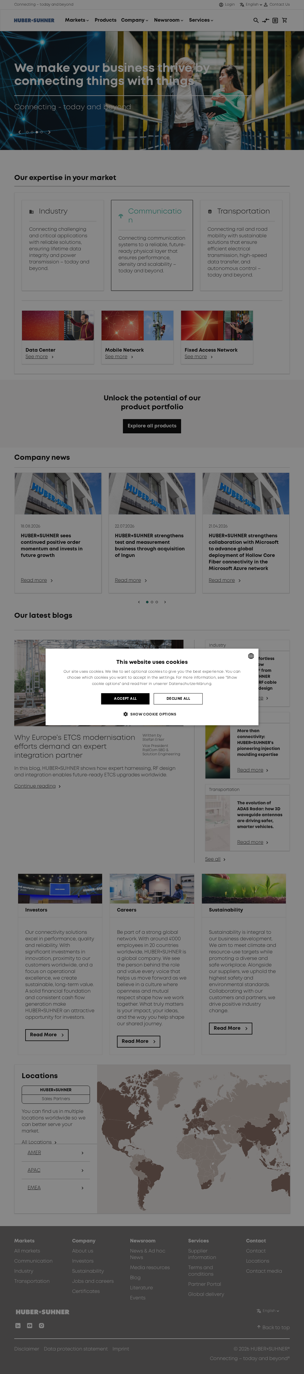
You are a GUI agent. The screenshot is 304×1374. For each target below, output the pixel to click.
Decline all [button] (178, 698)
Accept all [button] (125, 698)
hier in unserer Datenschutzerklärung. (176, 684)
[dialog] (152, 687)
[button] (152, 714)
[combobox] (251, 656)
